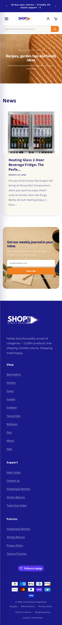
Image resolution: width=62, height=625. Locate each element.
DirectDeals (29, 601)
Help (9, 449)
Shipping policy (42, 612)
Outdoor (12, 407)
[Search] (55, 29)
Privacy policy (45, 606)
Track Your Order (17, 505)
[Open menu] (6, 18)
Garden (11, 399)
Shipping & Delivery (18, 489)
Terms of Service (16, 553)
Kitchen (11, 382)
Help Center (14, 472)
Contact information (33, 617)
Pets (9, 432)
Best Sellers (14, 374)
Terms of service (23, 612)
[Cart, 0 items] (55, 18)
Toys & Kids (14, 416)
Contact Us (13, 480)
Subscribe (31, 271)
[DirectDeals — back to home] (24, 19)
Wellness (12, 424)
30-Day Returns (16, 497)
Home (10, 391)
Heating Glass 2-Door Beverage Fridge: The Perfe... (26, 165)
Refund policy (28, 606)
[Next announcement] (55, 6)
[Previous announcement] (6, 6)
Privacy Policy (15, 545)
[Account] (48, 18)
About (10, 440)
